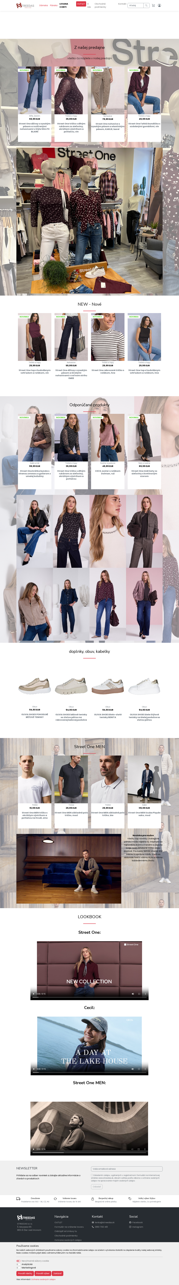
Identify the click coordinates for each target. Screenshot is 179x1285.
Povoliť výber (43, 1273)
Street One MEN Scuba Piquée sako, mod (144, 813)
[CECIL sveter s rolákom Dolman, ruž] (107, 437)
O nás (89, 5)
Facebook (137, 1222)
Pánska (53, 5)
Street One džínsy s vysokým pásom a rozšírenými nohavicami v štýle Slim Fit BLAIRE (34, 127)
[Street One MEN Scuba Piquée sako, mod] (144, 779)
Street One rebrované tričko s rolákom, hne (108, 371)
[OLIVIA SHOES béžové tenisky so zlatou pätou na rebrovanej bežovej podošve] (71, 682)
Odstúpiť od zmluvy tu (66, 1230)
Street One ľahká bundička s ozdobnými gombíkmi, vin (144, 124)
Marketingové (29, 1267)
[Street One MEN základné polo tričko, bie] (107, 779)
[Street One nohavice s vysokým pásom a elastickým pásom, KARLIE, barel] (107, 90)
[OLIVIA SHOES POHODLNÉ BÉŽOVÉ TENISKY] (34, 682)
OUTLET (81, 3)
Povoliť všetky (25, 1273)
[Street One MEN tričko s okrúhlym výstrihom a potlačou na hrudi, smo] (34, 779)
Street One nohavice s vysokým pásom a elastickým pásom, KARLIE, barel (107, 126)
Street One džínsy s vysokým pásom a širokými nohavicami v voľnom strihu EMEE (71, 373)
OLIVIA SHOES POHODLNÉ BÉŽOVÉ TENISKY (34, 715)
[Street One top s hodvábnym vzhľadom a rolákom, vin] (34, 337)
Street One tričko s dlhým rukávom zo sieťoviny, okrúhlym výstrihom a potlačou (71, 474)
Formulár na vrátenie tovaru (69, 1226)
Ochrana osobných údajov (43, 1279)
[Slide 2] (85, 34)
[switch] (18, 1264)
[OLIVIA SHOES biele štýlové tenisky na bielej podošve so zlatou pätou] (144, 682)
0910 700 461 (101, 1226)
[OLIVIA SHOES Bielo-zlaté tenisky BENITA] (107, 682)
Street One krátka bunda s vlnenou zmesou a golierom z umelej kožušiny (34, 473)
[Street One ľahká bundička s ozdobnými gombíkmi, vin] (144, 90)
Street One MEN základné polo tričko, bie (107, 813)
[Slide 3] (89, 34)
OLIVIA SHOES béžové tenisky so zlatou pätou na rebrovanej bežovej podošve (71, 717)
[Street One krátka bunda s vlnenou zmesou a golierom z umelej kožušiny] (34, 437)
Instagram (137, 1226)
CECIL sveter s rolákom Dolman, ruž (107, 472)
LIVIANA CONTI (63, 5)
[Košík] (154, 5)
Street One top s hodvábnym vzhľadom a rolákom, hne (144, 371)
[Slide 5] (99, 34)
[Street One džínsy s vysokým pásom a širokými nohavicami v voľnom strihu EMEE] (71, 337)
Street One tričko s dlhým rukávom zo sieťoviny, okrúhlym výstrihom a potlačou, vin (71, 127)
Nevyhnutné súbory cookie (35, 1260)
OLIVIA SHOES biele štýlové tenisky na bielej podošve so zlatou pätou (144, 717)
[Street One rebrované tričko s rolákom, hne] (107, 337)
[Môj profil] (160, 5)
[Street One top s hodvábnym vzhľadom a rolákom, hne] (144, 337)
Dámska (43, 5)
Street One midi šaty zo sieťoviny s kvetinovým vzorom (144, 473)
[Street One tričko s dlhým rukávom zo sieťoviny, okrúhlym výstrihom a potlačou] (71, 437)
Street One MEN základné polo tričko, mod (71, 813)
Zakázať (57, 1273)
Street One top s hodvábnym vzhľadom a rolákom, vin (35, 371)
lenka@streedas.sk (105, 1222)
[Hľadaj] (146, 5)
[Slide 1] (80, 34)
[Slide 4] (94, 34)
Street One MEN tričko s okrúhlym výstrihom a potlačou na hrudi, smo (35, 815)
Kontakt (122, 3)
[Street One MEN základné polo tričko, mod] (71, 779)
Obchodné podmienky (100, 5)
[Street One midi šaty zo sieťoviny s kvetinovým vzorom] (144, 437)
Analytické (27, 1264)
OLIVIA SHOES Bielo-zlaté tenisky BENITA (108, 715)
